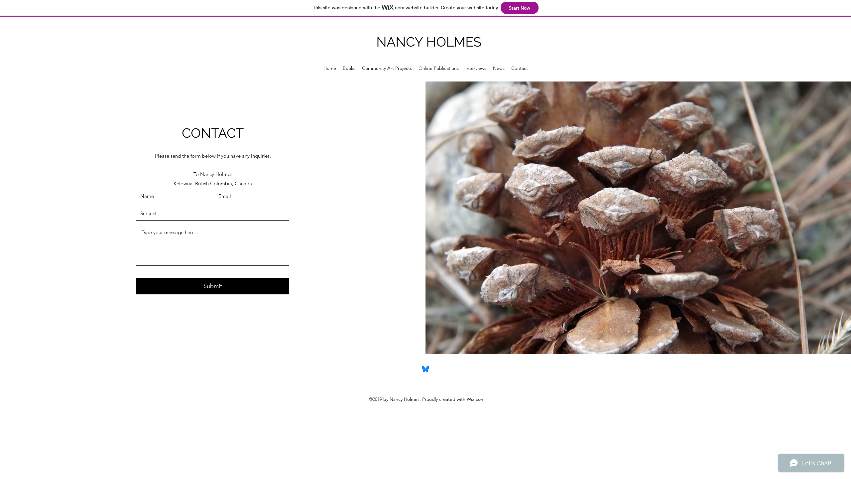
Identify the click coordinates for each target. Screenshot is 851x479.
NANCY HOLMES (428, 42)
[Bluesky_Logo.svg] (425, 369)
